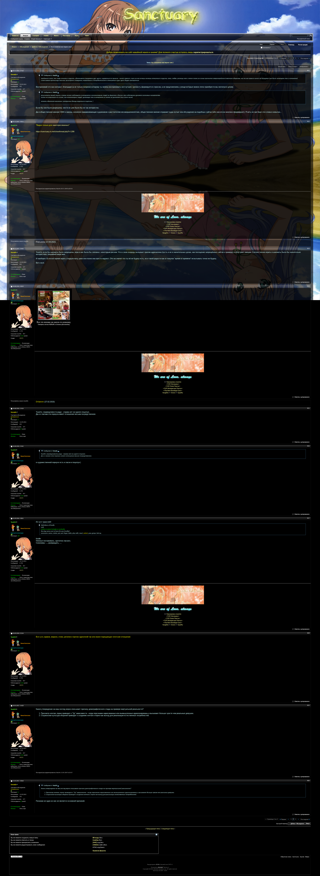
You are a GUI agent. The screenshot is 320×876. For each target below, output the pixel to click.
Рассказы (66, 36)
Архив (302, 857)
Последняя (304, 58)
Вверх (308, 823)
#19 (308, 705)
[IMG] (95, 842)
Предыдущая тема (153, 829)
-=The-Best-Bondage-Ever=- (172, 231)
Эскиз (173, 233)
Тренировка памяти (174, 222)
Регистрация (303, 45)
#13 (308, 248)
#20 (308, 780)
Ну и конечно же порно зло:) (162, 63)
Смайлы (96, 840)
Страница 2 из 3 (272, 58)
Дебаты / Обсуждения (40, 47)
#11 (308, 70)
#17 (308, 518)
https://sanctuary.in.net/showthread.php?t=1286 (55, 131)
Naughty (165, 233)
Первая (283, 58)
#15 (308, 408)
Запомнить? (266, 47)
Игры (77, 36)
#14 (308, 286)
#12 (308, 121)
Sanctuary (295, 857)
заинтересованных (61, 125)
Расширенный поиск (303, 39)
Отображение (304, 66)
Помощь (291, 45)
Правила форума (99, 851)
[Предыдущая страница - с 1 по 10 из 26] (288, 58)
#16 (308, 446)
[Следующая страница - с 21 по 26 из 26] (298, 58)
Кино (87, 36)
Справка (27, 39)
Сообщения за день (17, 39)
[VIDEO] (95, 845)
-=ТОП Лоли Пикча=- (172, 226)
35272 (21, 173)
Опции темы (281, 66)
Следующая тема (167, 829)
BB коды (96, 838)
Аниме (46, 36)
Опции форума (36, 39)
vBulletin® (161, 867)
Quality (180, 233)
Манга (56, 36)
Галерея (36, 36)
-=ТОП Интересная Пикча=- (173, 229)
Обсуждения (24, 47)
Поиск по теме (292, 66)
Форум (25, 36)
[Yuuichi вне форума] (22, 152)
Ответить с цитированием (302, 117)
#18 (308, 633)
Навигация (47, 39)
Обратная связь (286, 857)
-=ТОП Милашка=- (173, 224)
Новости (15, 36)
